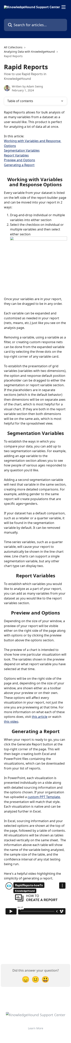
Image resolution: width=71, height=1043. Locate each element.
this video (11, 721)
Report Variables (16, 155)
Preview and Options (19, 160)
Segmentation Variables (22, 150)
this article (39, 717)
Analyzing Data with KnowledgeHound (29, 51)
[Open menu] (63, 7)
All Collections (13, 47)
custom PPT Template (44, 797)
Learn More (35, 1028)
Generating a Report (19, 165)
